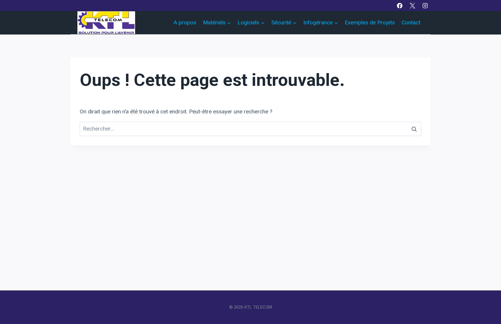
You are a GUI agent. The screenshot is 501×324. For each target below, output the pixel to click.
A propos (185, 22)
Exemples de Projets (370, 22)
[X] (412, 5)
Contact (411, 22)
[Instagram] (425, 5)
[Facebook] (399, 5)
